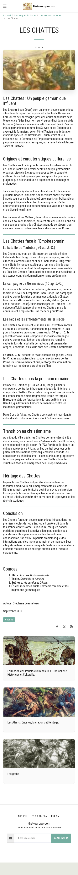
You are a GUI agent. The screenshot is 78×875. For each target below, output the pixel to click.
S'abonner (61, 838)
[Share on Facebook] (57, 626)
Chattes (9, 619)
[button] (4, 6)
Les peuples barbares (25, 15)
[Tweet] (64, 626)
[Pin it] (71, 626)
